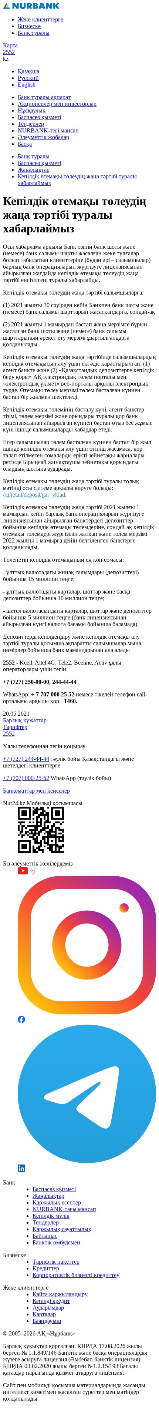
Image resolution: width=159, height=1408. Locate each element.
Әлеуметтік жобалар (43, 137)
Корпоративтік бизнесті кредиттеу (76, 1275)
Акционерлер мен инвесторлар (57, 104)
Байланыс (45, 1236)
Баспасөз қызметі (39, 117)
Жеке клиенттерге (40, 19)
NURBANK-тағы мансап (64, 1209)
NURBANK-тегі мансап (48, 130)
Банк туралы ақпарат (44, 97)
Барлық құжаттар (25, 720)
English (26, 84)
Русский (28, 78)
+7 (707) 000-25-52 (26, 778)
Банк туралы (34, 33)
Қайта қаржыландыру (60, 1294)
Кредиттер (46, 1268)
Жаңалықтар (34, 170)
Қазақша (28, 71)
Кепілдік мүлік (51, 1216)
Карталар (44, 1314)
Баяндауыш (47, 1321)
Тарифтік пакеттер (56, 1262)
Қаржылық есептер (57, 1202)
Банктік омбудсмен (56, 1242)
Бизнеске (29, 26)
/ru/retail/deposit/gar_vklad (34, 494)
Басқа (25, 144)
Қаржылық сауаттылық (62, 1229)
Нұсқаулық (31, 110)
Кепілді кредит (51, 1301)
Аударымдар (48, 1307)
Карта (10, 45)
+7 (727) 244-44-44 (26, 759)
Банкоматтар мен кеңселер (36, 790)
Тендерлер (31, 124)
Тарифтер (15, 727)
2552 (9, 52)
